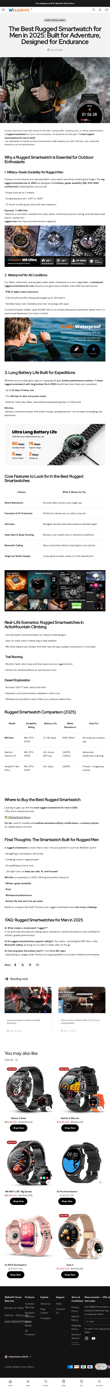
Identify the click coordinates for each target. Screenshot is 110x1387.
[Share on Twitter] (22, 965)
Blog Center (44, 1311)
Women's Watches (30, 1314)
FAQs (59, 1303)
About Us (45, 1303)
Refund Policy (75, 1318)
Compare (45, 1318)
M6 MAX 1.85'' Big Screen (18, 1191)
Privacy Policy (75, 1309)
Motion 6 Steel (18, 1118)
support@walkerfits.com (18, 1321)
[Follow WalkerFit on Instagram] (87, 1338)
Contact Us (60, 1311)
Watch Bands (28, 1323)
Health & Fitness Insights (55, 20)
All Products (30, 1332)
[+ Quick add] (48, 1108)
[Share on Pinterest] (30, 965)
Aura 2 (70, 1264)
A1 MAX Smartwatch (16, 1264)
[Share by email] (37, 965)
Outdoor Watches (29, 1305)
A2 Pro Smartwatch (67, 1191)
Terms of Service (76, 1336)
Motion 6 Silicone (70, 1118)
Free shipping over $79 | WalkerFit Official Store (55, 3)
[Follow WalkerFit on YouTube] (93, 1338)
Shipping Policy (76, 1327)
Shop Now (18, 1127)
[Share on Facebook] (15, 965)
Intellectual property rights (75, 1343)
